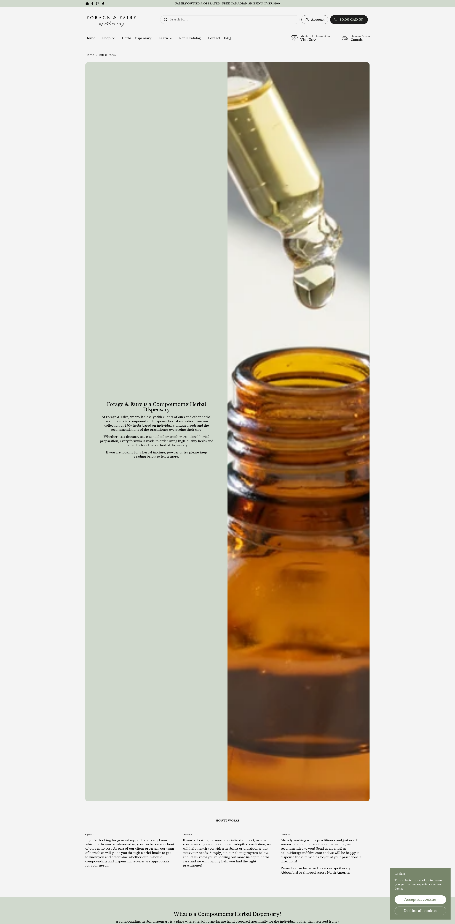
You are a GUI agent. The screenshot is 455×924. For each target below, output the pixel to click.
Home (89, 55)
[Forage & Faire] (112, 19)
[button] (349, 19)
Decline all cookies (420, 911)
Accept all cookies (420, 899)
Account (318, 20)
